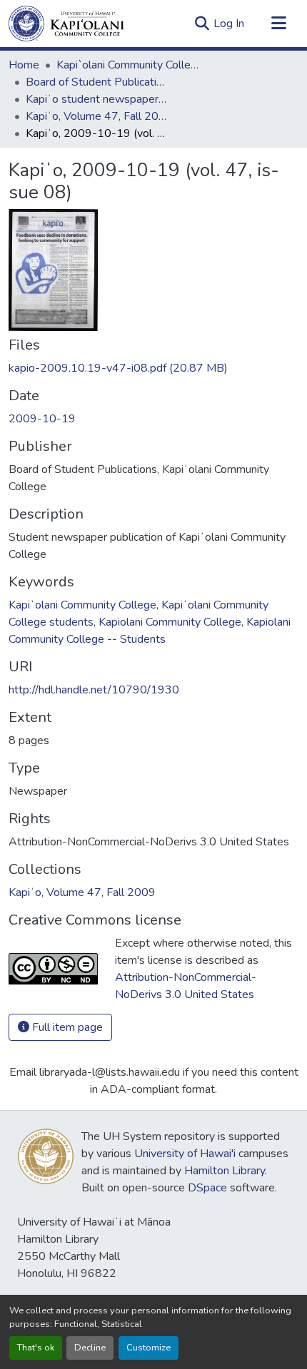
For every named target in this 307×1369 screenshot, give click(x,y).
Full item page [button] (66, 1027)
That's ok (35, 1347)
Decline (90, 1347)
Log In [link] (228, 23)
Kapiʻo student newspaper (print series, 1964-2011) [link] (97, 99)
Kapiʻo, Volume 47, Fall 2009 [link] (97, 116)
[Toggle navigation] (278, 23)
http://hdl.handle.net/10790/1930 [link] (94, 690)
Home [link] (24, 65)
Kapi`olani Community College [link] (127, 65)
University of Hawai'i (185, 1153)
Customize (148, 1347)
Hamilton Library (224, 1171)
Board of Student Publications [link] (97, 82)
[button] (66, 23)
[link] (153, 368)
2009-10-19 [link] (42, 419)
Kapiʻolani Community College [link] (82, 605)
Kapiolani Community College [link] (170, 622)
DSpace (207, 1188)
